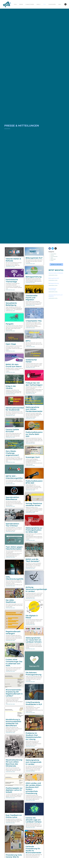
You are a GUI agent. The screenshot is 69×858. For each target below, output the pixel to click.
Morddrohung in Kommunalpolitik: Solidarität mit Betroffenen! (13, 722)
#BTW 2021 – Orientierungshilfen (14, 477)
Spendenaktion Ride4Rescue (12, 498)
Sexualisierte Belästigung (11, 304)
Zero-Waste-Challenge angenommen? (12, 453)
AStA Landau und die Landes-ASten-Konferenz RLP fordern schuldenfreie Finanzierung (34, 788)
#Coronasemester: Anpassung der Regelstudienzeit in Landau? (14, 693)
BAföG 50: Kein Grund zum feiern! (14, 365)
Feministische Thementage (12, 281)
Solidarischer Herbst (31, 361)
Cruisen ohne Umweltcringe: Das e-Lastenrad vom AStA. (14, 662)
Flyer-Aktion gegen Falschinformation (14, 548)
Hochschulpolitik (52, 4)
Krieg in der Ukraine (11, 387)
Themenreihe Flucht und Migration (31, 298)
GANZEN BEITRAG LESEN (10, 266)
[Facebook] (50, 248)
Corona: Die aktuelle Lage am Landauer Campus (33, 820)
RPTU (28, 341)
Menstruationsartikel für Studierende (15, 409)
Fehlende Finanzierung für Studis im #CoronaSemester (33, 849)
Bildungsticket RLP (34, 258)
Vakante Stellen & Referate (13, 260)
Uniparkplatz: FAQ (33, 321)
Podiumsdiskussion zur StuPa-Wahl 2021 (34, 434)
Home (15, 4)
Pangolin (10, 324)
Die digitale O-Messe (32, 617)
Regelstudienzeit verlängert (13, 632)
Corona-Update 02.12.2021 (12, 430)
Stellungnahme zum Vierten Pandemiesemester (34, 409)
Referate (21, 4)
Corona (52, 255)
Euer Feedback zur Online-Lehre (14, 816)
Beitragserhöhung (34, 277)
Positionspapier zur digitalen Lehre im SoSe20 (14, 790)
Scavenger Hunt (33, 457)
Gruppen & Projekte (30, 4)
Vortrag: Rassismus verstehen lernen (34, 504)
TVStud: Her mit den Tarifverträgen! (34, 384)
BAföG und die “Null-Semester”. (33, 560)
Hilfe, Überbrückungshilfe (14, 578)
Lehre (52, 257)
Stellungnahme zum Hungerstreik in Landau (33, 762)
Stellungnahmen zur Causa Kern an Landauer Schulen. (34, 640)
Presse (52, 260)
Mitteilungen (53, 259)
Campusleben (53, 253)
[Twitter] (52, 248)
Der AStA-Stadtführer (11, 601)
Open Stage (11, 344)
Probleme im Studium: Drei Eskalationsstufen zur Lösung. (33, 736)
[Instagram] (65, 4)
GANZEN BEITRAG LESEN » (53, 275)
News (44, 4)
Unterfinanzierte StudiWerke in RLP (34, 703)
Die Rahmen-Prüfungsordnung (33, 674)
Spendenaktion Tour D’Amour (12, 525)
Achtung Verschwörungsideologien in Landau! (37, 589)
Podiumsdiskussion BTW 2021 (34, 482)
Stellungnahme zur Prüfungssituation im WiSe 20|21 (34, 530)
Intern (59, 4)
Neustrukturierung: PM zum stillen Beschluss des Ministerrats (14, 763)
